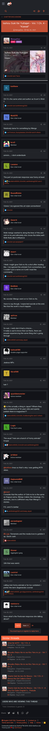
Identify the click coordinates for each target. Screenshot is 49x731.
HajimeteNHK (17, 479)
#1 (44, 48)
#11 (44, 358)
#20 (44, 612)
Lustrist (14, 572)
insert (13, 252)
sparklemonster (18, 394)
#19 (44, 581)
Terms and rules (8, 722)
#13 (44, 402)
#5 (44, 173)
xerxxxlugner (16, 521)
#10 (44, 324)
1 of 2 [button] (18, 625)
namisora (15, 604)
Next (25, 625)
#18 (44, 559)
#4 (44, 151)
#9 (44, 295)
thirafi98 (14, 372)
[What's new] (43, 11)
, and (23, 445)
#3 (44, 124)
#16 (44, 488)
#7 (44, 229)
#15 (44, 463)
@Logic (7, 534)
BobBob (14, 286)
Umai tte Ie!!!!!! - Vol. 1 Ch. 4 (18, 643)
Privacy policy (22, 722)
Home (38, 722)
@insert (7, 492)
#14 (44, 434)
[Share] (41, 48)
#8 (44, 260)
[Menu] (3, 4)
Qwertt (14, 220)
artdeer (14, 455)
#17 (44, 530)
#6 (44, 202)
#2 (44, 95)
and (13, 76)
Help (31, 722)
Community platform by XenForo (21, 726)
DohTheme (18, 727)
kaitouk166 (15, 350)
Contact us (32, 720)
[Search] (5, 11)
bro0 (13, 142)
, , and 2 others (24, 416)
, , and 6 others (24, 132)
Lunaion (14, 164)
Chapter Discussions (23, 645)
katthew (14, 86)
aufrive (14, 315)
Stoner (14, 550)
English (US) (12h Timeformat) (14, 720)
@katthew (8, 467)
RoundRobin (16, 193)
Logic (13, 425)
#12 (44, 380)
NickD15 (14, 115)
